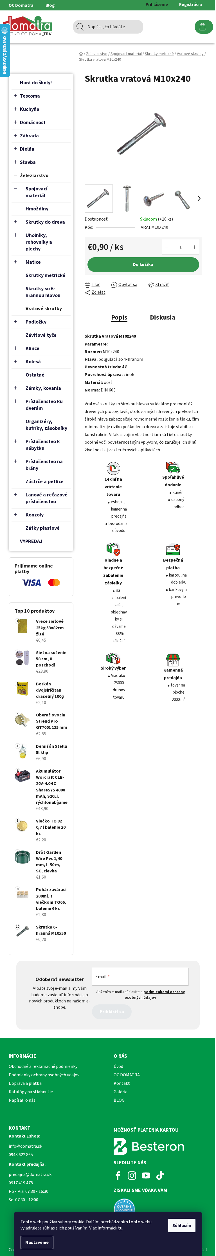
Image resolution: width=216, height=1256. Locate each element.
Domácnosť (33, 122)
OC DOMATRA (127, 1075)
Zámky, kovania (43, 388)
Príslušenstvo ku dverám (44, 405)
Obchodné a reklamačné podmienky (43, 1066)
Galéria (120, 1092)
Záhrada (29, 135)
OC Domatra (21, 5)
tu (120, 1228)
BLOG (119, 1100)
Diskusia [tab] (162, 317)
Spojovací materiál (37, 192)
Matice (33, 262)
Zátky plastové (43, 528)
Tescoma (30, 96)
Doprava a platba (25, 1083)
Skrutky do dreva (45, 222)
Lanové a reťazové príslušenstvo (47, 498)
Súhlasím (181, 1225)
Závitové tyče (41, 335)
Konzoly (35, 514)
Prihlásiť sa (112, 1012)
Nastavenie (37, 1242)
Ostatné (35, 375)
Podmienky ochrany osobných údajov (44, 1075)
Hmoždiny (37, 208)
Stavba (28, 162)
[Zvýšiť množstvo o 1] (194, 247)
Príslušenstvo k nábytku (43, 445)
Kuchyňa (29, 109)
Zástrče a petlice (45, 481)
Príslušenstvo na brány (44, 465)
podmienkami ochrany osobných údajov (155, 994)
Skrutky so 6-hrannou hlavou (43, 292)
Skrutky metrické (45, 275)
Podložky (36, 321)
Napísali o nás (22, 1100)
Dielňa (27, 149)
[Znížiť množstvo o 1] (166, 247)
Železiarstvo (34, 175)
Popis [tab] (119, 317)
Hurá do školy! (36, 82)
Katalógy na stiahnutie (31, 1092)
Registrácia (190, 4)
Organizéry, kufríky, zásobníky (46, 425)
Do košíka (143, 264)
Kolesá (33, 361)
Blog (50, 5)
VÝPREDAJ (31, 541)
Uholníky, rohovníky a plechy (39, 242)
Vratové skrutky (44, 308)
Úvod (118, 1066)
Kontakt (122, 1083)
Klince (32, 348)
